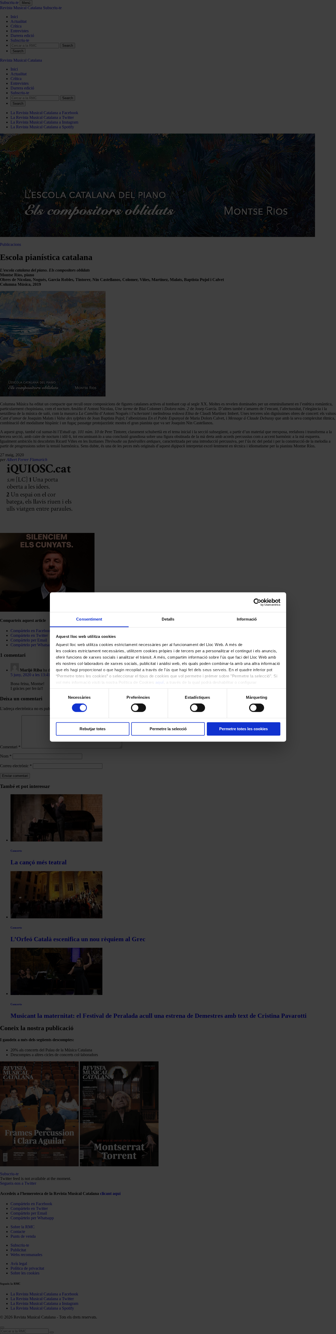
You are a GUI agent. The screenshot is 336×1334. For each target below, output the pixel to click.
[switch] (138, 708)
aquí (159, 682)
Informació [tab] (247, 619)
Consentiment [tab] (89, 619)
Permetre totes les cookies (243, 729)
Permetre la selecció (168, 729)
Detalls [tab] (168, 619)
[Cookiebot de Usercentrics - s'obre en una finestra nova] (257, 602)
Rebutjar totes (93, 729)
